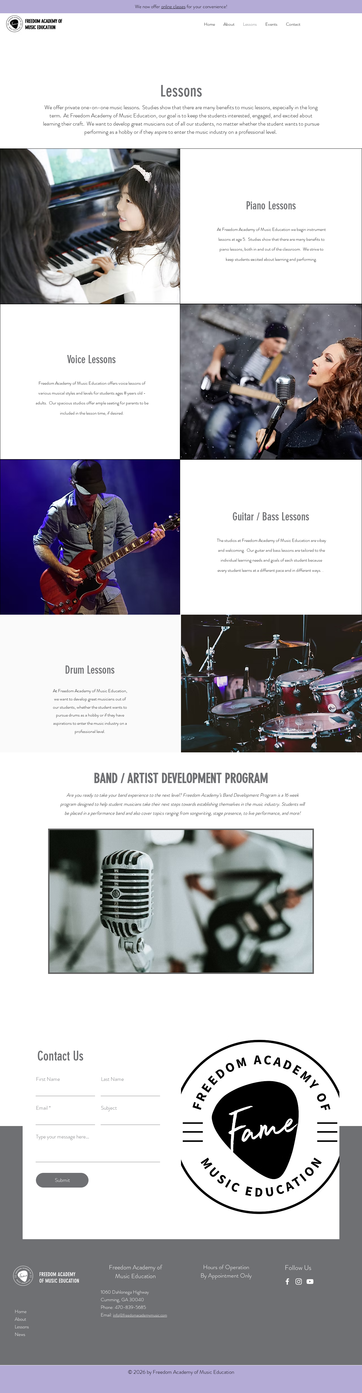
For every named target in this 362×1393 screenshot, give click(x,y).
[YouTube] (310, 1281)
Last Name (112, 1079)
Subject (109, 1108)
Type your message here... (62, 1136)
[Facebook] (287, 1281)
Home (21, 1311)
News (20, 1334)
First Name (48, 1079)
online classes (173, 6)
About (20, 1319)
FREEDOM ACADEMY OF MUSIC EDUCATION (43, 24)
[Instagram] (298, 1281)
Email (42, 1108)
